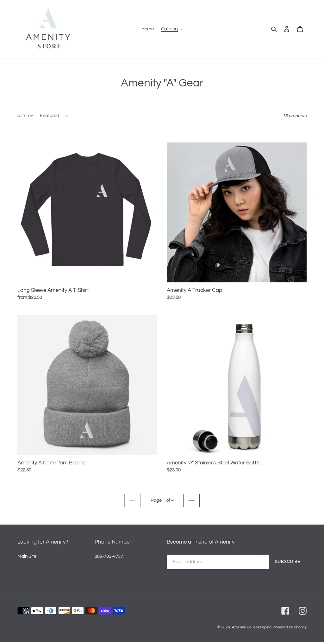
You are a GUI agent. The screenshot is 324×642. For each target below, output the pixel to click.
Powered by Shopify (289, 627)
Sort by (25, 116)
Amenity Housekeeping (251, 627)
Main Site (26, 556)
